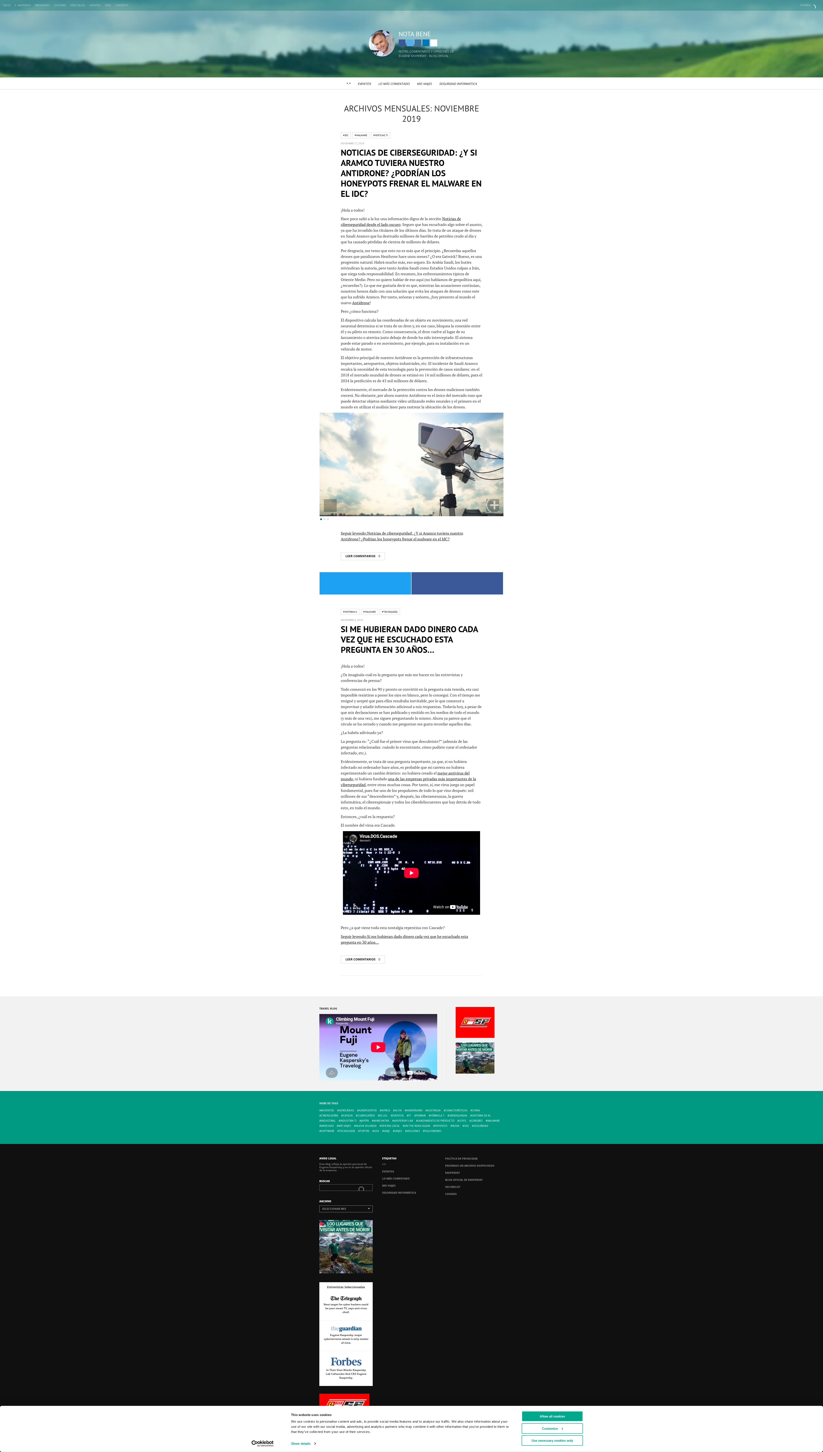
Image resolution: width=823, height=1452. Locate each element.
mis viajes (344, 1126)
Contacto (121, 5)
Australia (434, 1110)
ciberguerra (329, 1115)
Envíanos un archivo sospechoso (469, 1166)
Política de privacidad (461, 1158)
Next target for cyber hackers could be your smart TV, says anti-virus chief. (346, 1308)
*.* (348, 84)
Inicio (7, 5)
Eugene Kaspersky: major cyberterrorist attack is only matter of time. (346, 1339)
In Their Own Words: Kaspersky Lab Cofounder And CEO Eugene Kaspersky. (346, 1374)
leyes (462, 1120)
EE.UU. (384, 1115)
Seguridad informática (458, 84)
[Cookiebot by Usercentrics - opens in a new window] (262, 1443)
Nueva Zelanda (366, 1126)
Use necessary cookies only (552, 1440)
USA (376, 1131)
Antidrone (361, 302)
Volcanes (413, 1131)
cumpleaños (366, 1115)
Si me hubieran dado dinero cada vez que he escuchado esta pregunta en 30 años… (409, 639)
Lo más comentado (394, 84)
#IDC (345, 135)
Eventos (95, 5)
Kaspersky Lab (403, 1120)
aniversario (414, 1110)
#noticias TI (380, 135)
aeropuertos (368, 1110)
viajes (398, 1131)
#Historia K (350, 611)
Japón (365, 1120)
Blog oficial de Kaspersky (464, 1180)
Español (805, 5)
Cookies (451, 1194)
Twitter (410, 42)
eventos (398, 1115)
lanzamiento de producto (436, 1120)
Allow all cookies (552, 1416)
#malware (361, 135)
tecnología (347, 1131)
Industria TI (348, 1120)
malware (493, 1120)
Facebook (402, 42)
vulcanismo (433, 1131)
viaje (387, 1131)
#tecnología (390, 611)
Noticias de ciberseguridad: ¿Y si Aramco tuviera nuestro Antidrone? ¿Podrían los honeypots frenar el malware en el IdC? (411, 173)
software (327, 1131)
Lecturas (60, 5)
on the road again (417, 1126)
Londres (477, 1120)
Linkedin (425, 42)
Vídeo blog (77, 5)
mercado (327, 1126)
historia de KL (481, 1115)
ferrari (421, 1115)
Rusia (456, 1126)
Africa (385, 1110)
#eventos (327, 1110)
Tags (108, 5)
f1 (409, 1115)
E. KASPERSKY (23, 5)
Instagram (418, 42)
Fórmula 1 (437, 1115)
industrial (328, 1120)
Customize (550, 1428)
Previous (330, 505)
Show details (301, 1443)
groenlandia (458, 1115)
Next (492, 505)
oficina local (390, 1126)
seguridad (481, 1126)
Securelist (452, 1187)
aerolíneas (346, 1110)
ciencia (348, 1115)
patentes (441, 1126)
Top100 (364, 1131)
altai (398, 1110)
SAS (466, 1126)
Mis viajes (424, 84)
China (476, 1110)
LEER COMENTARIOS (362, 556)
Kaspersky (452, 1173)
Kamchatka (381, 1120)
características (456, 1110)
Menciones (42, 5)
